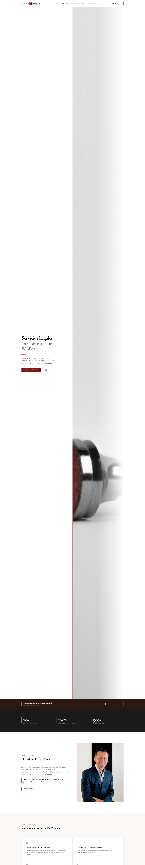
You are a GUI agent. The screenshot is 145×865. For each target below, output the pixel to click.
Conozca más (29, 788)
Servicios (64, 3)
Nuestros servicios (31, 370)
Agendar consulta (54, 370)
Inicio (55, 3)
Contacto (92, 3)
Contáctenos (116, 3)
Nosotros (75, 3)
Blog (83, 3)
